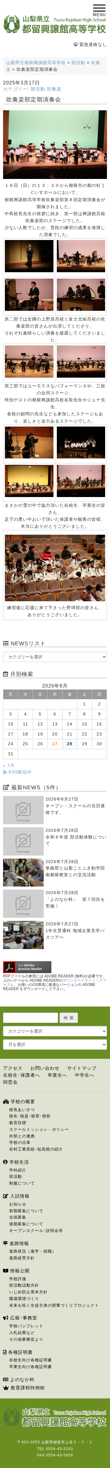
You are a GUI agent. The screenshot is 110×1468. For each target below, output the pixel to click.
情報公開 (19, 1270)
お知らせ (17, 1204)
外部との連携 (22, 1136)
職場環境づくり (24, 1298)
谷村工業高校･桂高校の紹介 (36, 1149)
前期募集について (26, 1211)
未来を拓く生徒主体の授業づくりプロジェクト (54, 1305)
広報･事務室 (23, 1317)
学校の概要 (22, 1101)
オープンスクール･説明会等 (36, 1230)
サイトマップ (82, 1068)
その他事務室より (26, 1339)
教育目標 (17, 1122)
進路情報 (18, 1243)
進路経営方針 (22, 1258)
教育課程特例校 (27, 1387)
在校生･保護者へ (21, 1075)
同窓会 (10, 1082)
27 (55, 744)
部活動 (38, 89)
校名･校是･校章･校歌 (30, 1116)
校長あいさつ (22, 1109)
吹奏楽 (54, 89)
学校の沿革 (20, 1142)
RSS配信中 (19, 772)
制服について (22, 1183)
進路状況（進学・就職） (32, 1251)
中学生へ (84, 1075)
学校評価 (17, 1279)
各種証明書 (20, 1352)
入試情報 (19, 1196)
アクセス (13, 1068)
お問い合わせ (45, 1068)
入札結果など (22, 1332)
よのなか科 (22, 1379)
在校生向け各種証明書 (30, 1360)
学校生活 (18, 1161)
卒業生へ (57, 1075)
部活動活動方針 (24, 1285)
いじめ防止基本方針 (28, 1292)
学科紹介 (17, 1170)
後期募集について (26, 1224)
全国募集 (17, 1217)
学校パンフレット (26, 1326)
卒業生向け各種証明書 (30, 1366)
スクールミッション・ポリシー (39, 1129)
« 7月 (9, 765)
